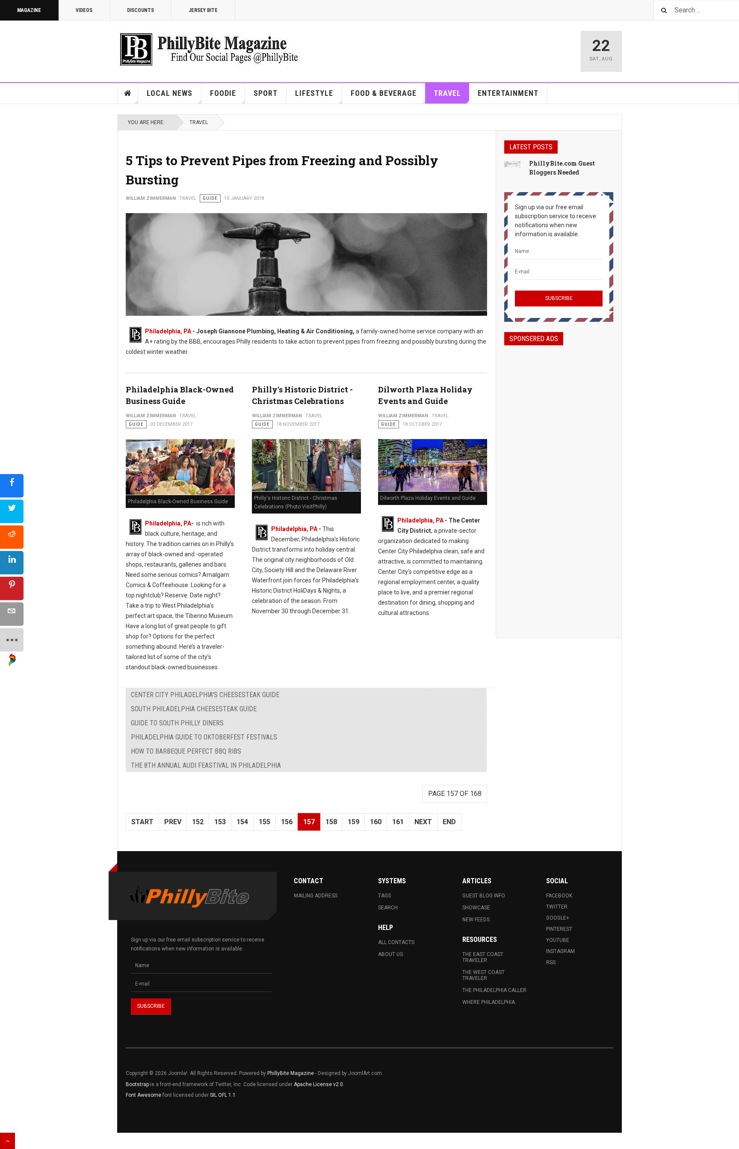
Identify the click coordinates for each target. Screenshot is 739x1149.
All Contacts (396, 942)
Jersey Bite (203, 10)
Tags (384, 896)
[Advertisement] (558, 484)
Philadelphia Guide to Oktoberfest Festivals (204, 737)
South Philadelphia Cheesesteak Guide (194, 709)
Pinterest (559, 929)
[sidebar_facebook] (12, 485)
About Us (390, 954)
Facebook (559, 896)
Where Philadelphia (488, 1002)
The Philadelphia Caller (494, 990)
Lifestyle (314, 93)
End (449, 822)
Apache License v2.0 (318, 1084)
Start (142, 822)
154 (242, 822)
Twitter (557, 907)
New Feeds (476, 920)
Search (388, 908)
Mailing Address (315, 896)
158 (331, 822)
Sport (266, 93)
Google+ (557, 918)
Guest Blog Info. (484, 896)
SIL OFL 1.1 (223, 1095)
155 (264, 822)
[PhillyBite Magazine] (208, 49)
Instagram (560, 951)
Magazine (29, 10)
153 (220, 822)
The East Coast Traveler (482, 957)
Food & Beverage (384, 93)
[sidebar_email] (12, 614)
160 (375, 822)
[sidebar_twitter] (12, 511)
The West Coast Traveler (483, 975)
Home (128, 93)
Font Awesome (143, 1095)
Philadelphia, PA (168, 331)
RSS (551, 962)
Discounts (140, 10)
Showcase (476, 908)
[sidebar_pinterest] (12, 588)
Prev (172, 822)
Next (423, 822)
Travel (447, 93)
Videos (84, 10)
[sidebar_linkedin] (12, 562)
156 (287, 822)
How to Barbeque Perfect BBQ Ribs (186, 751)
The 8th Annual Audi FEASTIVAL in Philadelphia (206, 765)
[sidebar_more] (12, 639)
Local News (169, 93)
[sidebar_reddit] (12, 537)
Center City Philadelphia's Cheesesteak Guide (205, 695)
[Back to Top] (7, 1141)
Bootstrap (137, 1084)
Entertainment (508, 93)
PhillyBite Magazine (290, 1073)
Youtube (557, 940)
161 (398, 822)
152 (198, 822)
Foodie (223, 93)
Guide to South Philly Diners (177, 723)
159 (353, 822)
